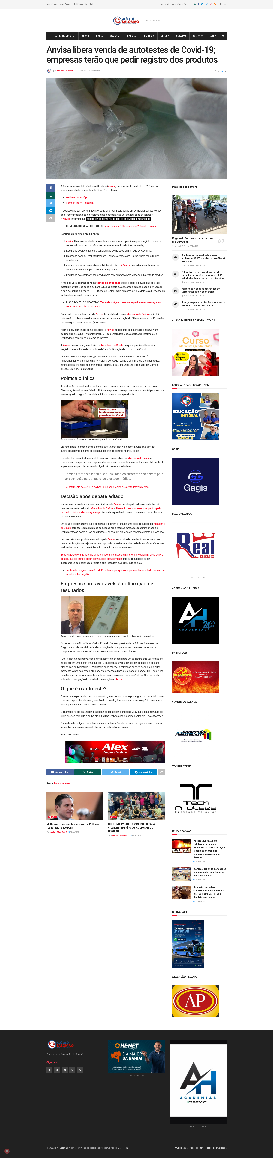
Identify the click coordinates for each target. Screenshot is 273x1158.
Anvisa (111, 186)
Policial (132, 36)
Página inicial (67, 36)
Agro (213, 36)
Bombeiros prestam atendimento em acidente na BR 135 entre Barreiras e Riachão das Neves (204, 258)
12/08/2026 (74, 832)
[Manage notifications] (6, 1151)
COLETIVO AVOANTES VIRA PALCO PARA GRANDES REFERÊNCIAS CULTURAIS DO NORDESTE (131, 828)
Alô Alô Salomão (65, 71)
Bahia (99, 36)
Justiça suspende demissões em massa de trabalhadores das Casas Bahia (209, 872)
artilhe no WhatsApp (77, 197)
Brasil (85, 36)
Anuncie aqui (52, 4)
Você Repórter (66, 4)
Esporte (181, 36)
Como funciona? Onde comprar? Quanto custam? (130, 226)
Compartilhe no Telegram (80, 202)
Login (224, 4)
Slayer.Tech (123, 1148)
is (128, 265)
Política (149, 36)
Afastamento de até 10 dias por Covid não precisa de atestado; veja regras (107, 486)
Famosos (198, 36)
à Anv (123, 265)
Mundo (165, 36)
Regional (114, 36)
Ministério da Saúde (138, 314)
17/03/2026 (136, 836)
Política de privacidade (84, 4)
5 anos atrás (84, 71)
